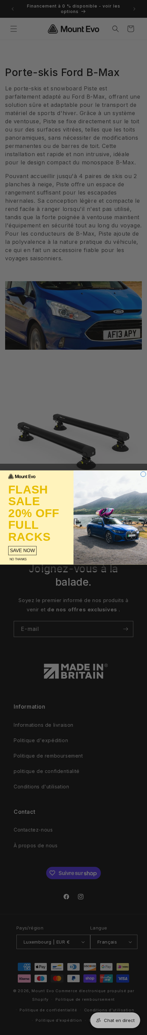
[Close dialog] (143, 474)
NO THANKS (18, 559)
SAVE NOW (22, 550)
